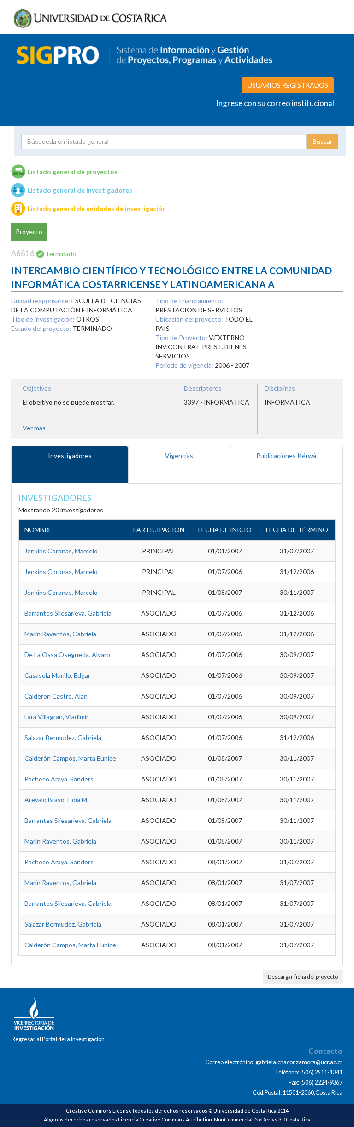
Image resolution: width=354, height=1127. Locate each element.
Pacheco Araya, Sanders (59, 779)
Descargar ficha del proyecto (303, 976)
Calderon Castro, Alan (56, 696)
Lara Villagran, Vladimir (56, 717)
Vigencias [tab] (179, 455)
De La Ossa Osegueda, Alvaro (67, 654)
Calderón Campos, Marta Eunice (70, 758)
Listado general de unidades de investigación (97, 208)
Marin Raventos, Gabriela (60, 634)
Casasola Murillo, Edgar (57, 675)
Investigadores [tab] (70, 455)
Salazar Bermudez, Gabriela (62, 737)
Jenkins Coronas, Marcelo (61, 551)
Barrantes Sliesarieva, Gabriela (68, 613)
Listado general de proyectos (73, 172)
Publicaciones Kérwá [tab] (286, 455)
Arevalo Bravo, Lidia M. (56, 800)
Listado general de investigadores (80, 190)
